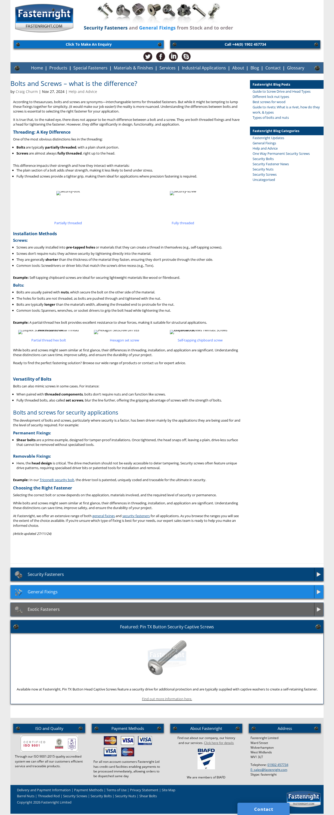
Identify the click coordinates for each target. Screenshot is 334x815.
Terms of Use (116, 790)
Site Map (168, 790)
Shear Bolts (148, 796)
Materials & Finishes (133, 68)
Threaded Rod (49, 796)
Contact (273, 68)
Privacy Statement (144, 790)
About (238, 68)
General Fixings (264, 143)
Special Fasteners (90, 68)
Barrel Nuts (25, 796)
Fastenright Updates (268, 137)
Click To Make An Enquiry (89, 44)
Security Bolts (263, 158)
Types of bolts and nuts (271, 117)
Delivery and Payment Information (44, 790)
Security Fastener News (271, 164)
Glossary (295, 68)
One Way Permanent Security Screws (281, 153)
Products (58, 68)
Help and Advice (83, 91)
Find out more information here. (167, 698)
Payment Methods (88, 790)
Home (37, 68)
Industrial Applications (204, 68)
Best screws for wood (269, 101)
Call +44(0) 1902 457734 (245, 44)
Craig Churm (27, 91)
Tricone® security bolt (57, 479)
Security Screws (265, 174)
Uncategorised (264, 179)
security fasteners (136, 515)
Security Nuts (263, 169)
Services (167, 68)
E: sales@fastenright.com (268, 769)
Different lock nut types (271, 96)
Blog (254, 68)
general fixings (103, 515)
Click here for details (219, 743)
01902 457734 (277, 765)
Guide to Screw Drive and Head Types (282, 91)
